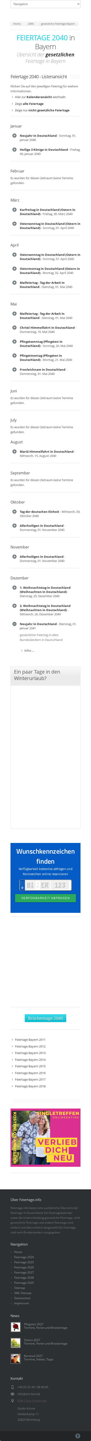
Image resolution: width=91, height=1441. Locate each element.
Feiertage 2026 (24, 1267)
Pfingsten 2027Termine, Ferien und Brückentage (45, 1326)
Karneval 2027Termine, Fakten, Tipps (38, 1357)
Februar (17, 171)
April (14, 245)
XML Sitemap (22, 1293)
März (14, 200)
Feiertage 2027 (24, 1272)
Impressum (21, 1303)
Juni (13, 391)
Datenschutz (22, 1298)
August (16, 442)
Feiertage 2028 (24, 1278)
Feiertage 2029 (24, 1283)
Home (18, 1252)
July (13, 420)
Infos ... (29, 650)
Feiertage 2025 (24, 1262)
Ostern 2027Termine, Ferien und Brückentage (45, 1341)
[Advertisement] (45, 964)
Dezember (19, 578)
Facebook (77, 1436)
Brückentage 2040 (45, 1018)
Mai (13, 304)
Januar (16, 126)
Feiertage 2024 (24, 1257)
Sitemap (19, 1288)
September (20, 473)
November (19, 547)
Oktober (17, 502)
